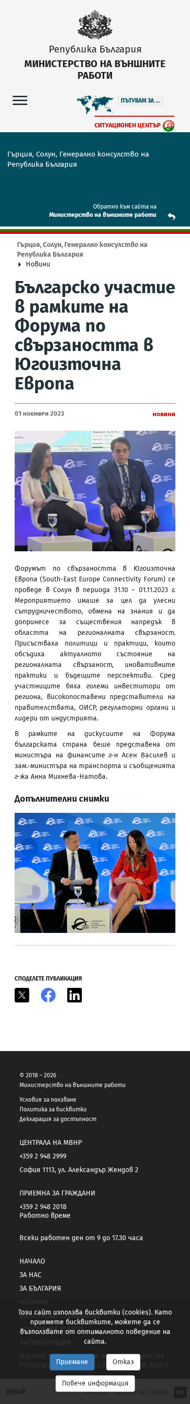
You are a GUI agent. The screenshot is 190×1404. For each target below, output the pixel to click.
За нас (30, 1275)
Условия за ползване (47, 1099)
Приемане (72, 1362)
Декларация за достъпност (57, 1119)
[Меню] (20, 100)
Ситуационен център (128, 125)
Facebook (48, 995)
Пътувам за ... (140, 100)
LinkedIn (74, 995)
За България (40, 1288)
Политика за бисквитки (53, 1109)
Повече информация (95, 1383)
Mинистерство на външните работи (102, 214)
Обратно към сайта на (124, 206)
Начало (32, 1261)
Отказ (123, 1362)
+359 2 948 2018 (43, 1207)
